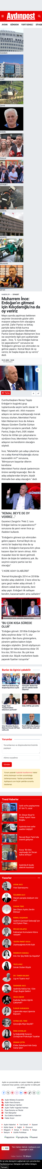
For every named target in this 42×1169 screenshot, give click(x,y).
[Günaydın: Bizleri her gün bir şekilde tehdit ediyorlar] (31, 678)
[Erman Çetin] (6, 1045)
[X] (8, 1093)
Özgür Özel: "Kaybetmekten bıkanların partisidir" (9, 708)
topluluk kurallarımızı (24, 772)
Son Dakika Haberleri (13, 1115)
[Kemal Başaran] (6, 920)
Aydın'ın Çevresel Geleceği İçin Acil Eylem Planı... (26, 922)
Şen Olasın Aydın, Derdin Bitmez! (23, 910)
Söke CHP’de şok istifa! (30, 706)
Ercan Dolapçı (20, 929)
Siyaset (35, 1125)
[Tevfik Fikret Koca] (6, 943)
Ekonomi (29, 1127)
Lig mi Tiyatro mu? (21, 978)
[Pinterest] (12, 1093)
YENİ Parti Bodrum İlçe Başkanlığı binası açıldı (10, 687)
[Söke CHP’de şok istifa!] (31, 699)
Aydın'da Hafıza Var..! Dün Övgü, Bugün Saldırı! (24, 990)
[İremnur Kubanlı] (6, 954)
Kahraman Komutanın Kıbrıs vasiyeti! (25, 933)
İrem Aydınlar (19, 1031)
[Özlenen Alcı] (6, 897)
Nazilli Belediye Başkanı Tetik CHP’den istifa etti (31, 727)
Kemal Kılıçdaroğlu (22, 454)
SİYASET (16, 294)
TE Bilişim (27, 1156)
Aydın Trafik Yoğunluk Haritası (16, 1108)
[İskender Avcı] (6, 988)
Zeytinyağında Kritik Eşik (24, 944)
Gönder (7, 764)
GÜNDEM (14, 24)
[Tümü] (39, 878)
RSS (6, 1148)
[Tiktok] (30, 1093)
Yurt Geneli (23, 1125)
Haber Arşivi (9, 1118)
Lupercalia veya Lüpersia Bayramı (24, 1012)
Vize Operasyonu (20, 887)
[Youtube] (25, 1093)
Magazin (7, 1130)
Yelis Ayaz (17, 964)
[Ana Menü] (3, 16)
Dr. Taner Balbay (21, 976)
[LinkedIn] (21, 1093)
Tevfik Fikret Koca (21, 942)
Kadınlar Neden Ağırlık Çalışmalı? (23, 1001)
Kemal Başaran (20, 918)
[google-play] (22, 1137)
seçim (19, 407)
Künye (34, 1130)
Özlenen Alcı (19, 895)
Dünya (16, 1130)
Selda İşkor (18, 997)
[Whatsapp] (38, 1093)
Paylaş (7, 393)
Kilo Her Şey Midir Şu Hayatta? (26, 956)
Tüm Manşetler (10, 1113)
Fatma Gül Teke (20, 1021)
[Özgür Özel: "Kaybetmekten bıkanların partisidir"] (11, 699)
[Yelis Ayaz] (6, 965)
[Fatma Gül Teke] (6, 1022)
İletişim (7, 1132)
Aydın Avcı (18, 885)
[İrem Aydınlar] (6, 1033)
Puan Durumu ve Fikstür (14, 1110)
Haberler (6, 294)
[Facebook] (4, 1093)
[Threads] (34, 1093)
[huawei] (33, 1137)
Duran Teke (18, 906)
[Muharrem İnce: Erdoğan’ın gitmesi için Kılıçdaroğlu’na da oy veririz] (21, 378)
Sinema (26, 1130)
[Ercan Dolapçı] (6, 931)
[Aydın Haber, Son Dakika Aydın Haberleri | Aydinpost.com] (21, 16)
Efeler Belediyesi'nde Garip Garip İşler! (25, 1046)
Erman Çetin (19, 1042)
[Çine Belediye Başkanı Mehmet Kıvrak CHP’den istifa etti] (11, 719)
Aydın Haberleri (10, 1125)
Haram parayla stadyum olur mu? (25, 899)
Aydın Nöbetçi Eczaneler (14, 1100)
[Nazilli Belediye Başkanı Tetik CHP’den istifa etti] (31, 719)
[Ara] (39, 16)
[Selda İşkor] (6, 999)
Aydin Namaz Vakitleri (13, 1105)
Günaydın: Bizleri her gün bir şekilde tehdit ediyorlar (30, 688)
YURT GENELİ (27, 24)
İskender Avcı (19, 986)
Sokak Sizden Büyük (22, 967)
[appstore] (9, 1137)
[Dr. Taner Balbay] (6, 977)
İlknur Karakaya (21, 1008)
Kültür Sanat (8, 1127)
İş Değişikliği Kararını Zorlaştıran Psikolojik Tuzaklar (26, 1035)
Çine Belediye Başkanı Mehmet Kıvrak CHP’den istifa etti (11, 728)
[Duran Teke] (6, 909)
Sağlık (19, 1127)
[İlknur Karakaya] (6, 1011)
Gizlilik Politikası (19, 1132)
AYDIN (4, 24)
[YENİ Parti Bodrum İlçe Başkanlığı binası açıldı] (11, 678)
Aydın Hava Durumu (12, 1102)
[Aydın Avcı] (6, 886)
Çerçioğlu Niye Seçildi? (23, 1024)
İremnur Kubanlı (21, 953)
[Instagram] (17, 1093)
